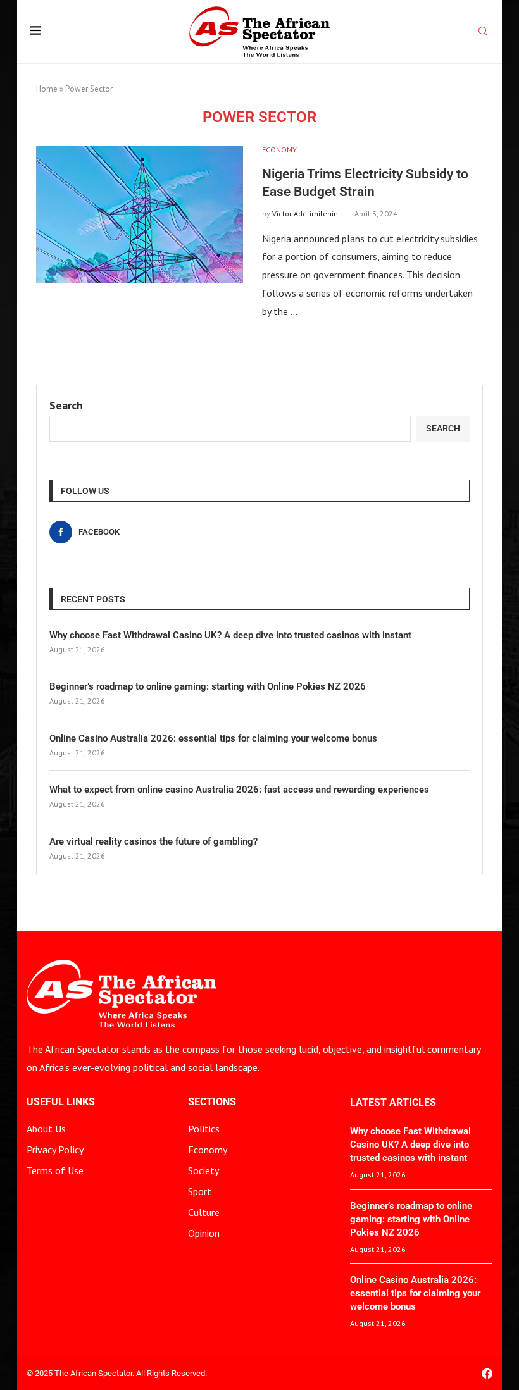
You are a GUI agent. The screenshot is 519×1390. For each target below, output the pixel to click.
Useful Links (61, 1102)
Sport (199, 1191)
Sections (212, 1102)
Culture (204, 1212)
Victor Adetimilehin (305, 213)
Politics (204, 1129)
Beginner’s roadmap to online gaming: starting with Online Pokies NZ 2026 (207, 686)
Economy (207, 1150)
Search (66, 405)
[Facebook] (487, 1373)
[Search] (483, 32)
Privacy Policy (55, 1150)
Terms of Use (55, 1170)
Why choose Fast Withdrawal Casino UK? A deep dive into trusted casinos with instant (230, 635)
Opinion (204, 1233)
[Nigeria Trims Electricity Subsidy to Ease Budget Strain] (139, 214)
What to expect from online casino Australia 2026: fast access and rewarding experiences (239, 789)
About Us (46, 1129)
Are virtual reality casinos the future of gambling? (153, 841)
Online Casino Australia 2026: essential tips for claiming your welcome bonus (213, 738)
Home (47, 89)
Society (203, 1170)
